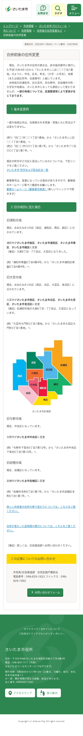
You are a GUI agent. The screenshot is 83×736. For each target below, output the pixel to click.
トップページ (10, 26)
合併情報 (26, 30)
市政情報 (28, 26)
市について (9, 30)
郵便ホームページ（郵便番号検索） (27, 189)
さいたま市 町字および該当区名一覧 (27, 170)
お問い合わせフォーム (47, 592)
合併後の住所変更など (49, 30)
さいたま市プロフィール (53, 26)
